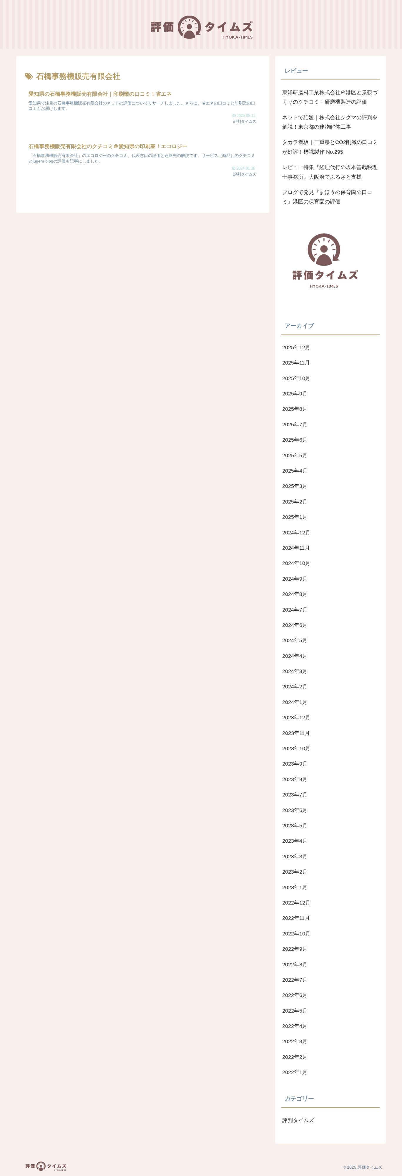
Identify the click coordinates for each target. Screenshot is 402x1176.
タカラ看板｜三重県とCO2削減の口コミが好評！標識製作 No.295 (330, 147)
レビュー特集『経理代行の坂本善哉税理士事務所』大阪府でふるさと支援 (330, 172)
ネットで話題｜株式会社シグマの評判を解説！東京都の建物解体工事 (330, 122)
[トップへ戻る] (393, 1167)
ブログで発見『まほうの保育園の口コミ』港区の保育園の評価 (327, 197)
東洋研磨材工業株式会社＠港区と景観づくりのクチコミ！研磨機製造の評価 (330, 97)
